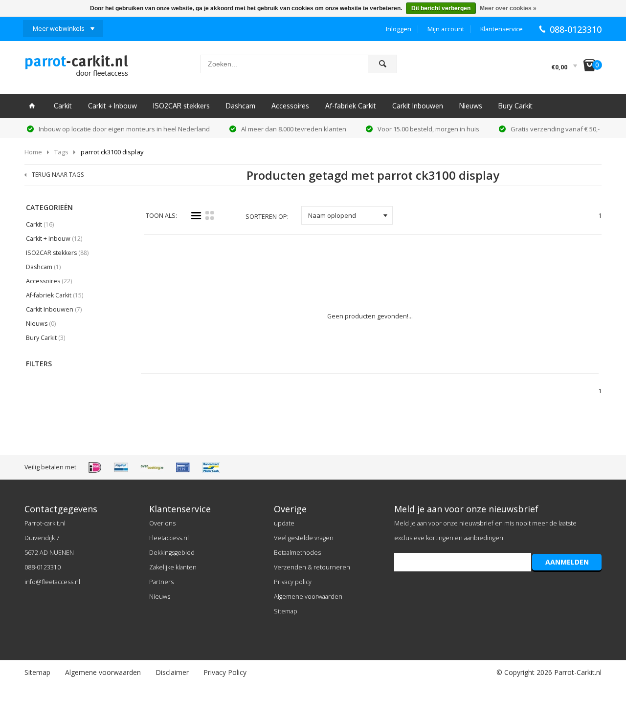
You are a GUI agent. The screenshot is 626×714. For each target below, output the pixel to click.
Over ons (162, 523)
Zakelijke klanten (173, 567)
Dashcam (240, 106)
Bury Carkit (515, 106)
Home (33, 151)
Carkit (63, 106)
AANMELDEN (567, 562)
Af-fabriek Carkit (350, 106)
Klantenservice (501, 29)
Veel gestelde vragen (304, 538)
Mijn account (445, 29)
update (284, 523)
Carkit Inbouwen (417, 106)
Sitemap (285, 611)
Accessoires (290, 106)
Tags (61, 151)
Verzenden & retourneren (312, 567)
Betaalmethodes (297, 552)
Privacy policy (293, 582)
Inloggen (398, 29)
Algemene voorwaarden (308, 596)
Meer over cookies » (508, 8)
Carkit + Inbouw (112, 106)
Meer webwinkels (58, 28)
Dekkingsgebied (172, 552)
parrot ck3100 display (112, 151)
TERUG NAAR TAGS (58, 174)
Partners (161, 582)
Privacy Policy (224, 672)
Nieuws (470, 106)
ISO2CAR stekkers (181, 106)
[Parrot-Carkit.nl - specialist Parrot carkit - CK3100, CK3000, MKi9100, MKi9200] (76, 68)
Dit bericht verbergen (440, 8)
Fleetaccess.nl (169, 538)
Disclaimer (172, 672)
